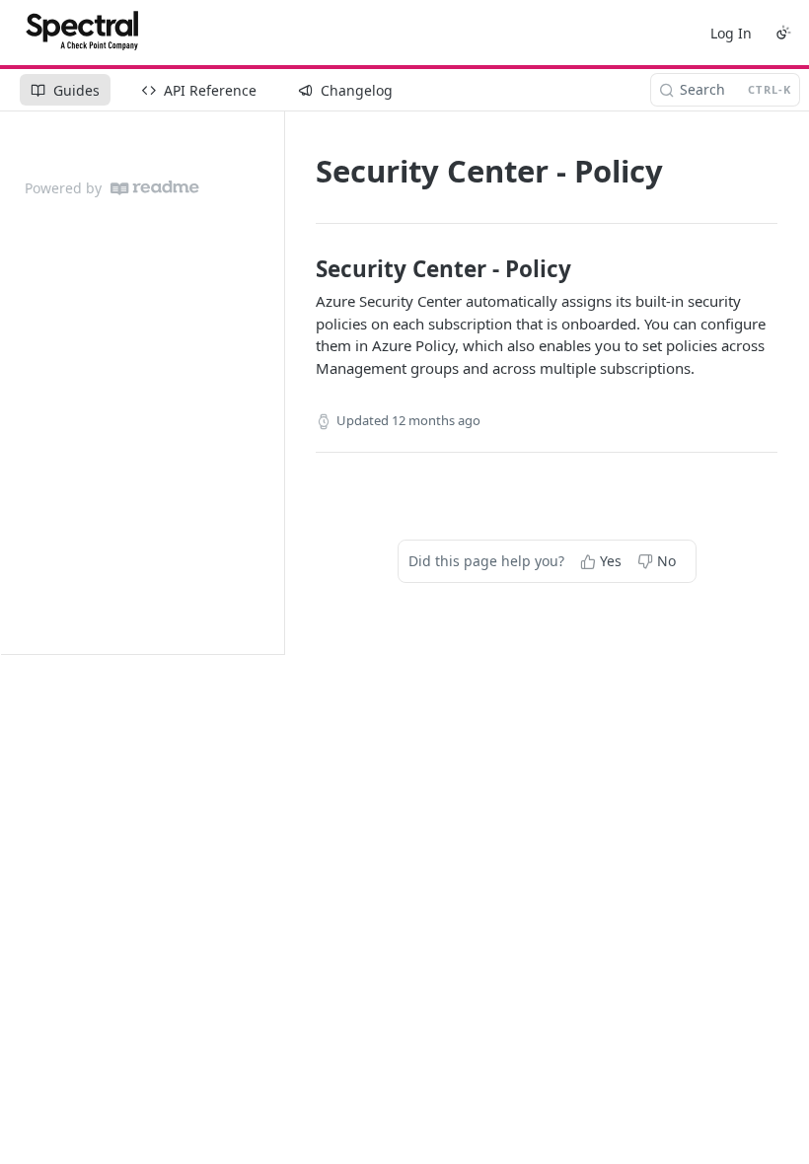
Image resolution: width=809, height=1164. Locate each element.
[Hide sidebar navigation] (280, 382)
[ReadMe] (154, 188)
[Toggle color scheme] (783, 32)
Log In (731, 33)
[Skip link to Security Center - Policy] (302, 269)
